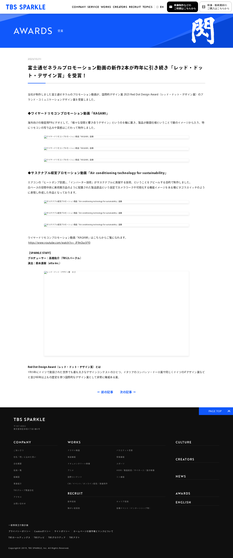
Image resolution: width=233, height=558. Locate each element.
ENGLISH (183, 502)
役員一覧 (18, 470)
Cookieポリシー (42, 531)
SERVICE (93, 7)
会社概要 (18, 463)
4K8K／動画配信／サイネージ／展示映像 (135, 470)
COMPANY (79, 7)
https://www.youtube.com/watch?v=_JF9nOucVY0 (59, 242)
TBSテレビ (39, 537)
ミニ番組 (120, 477)
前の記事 (105, 392)
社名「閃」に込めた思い (25, 457)
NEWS (181, 476)
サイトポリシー (62, 531)
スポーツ (120, 463)
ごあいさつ (19, 450)
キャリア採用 (122, 501)
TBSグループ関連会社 (24, 490)
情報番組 (120, 457)
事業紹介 (18, 483)
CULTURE (184, 442)
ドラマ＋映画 (74, 450)
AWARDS (183, 493)
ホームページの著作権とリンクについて (93, 531)
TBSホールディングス (19, 537)
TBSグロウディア (57, 537)
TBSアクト (74, 537)
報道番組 (72, 457)
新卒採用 (72, 501)
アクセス (18, 497)
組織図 (17, 477)
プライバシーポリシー (20, 531)
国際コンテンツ (75, 477)
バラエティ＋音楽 (124, 450)
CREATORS (120, 7)
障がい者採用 (74, 508)
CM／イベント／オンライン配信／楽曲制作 (88, 483)
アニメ (71, 470)
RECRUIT (135, 7)
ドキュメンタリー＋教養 (79, 463)
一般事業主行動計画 (18, 525)
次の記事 (128, 392)
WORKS (106, 7)
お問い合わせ (20, 503)
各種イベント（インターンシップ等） (133, 508)
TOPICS (147, 7)
